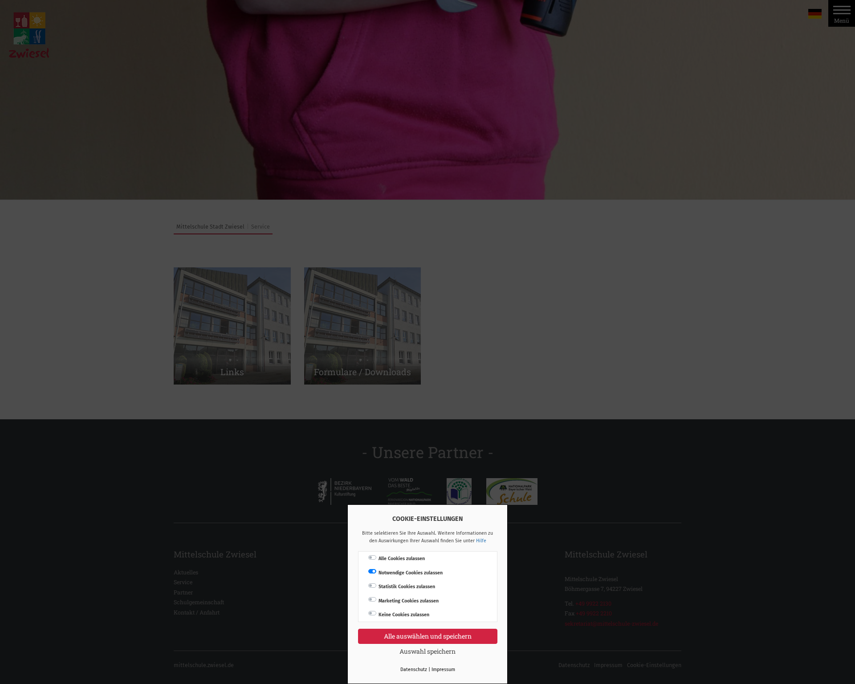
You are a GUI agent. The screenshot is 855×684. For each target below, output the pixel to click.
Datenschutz (413, 669)
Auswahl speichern (427, 651)
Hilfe (481, 541)
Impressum (443, 669)
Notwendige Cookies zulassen (411, 573)
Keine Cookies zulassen (404, 615)
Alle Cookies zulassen (402, 558)
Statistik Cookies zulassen (407, 587)
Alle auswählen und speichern (428, 636)
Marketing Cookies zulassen (409, 601)
